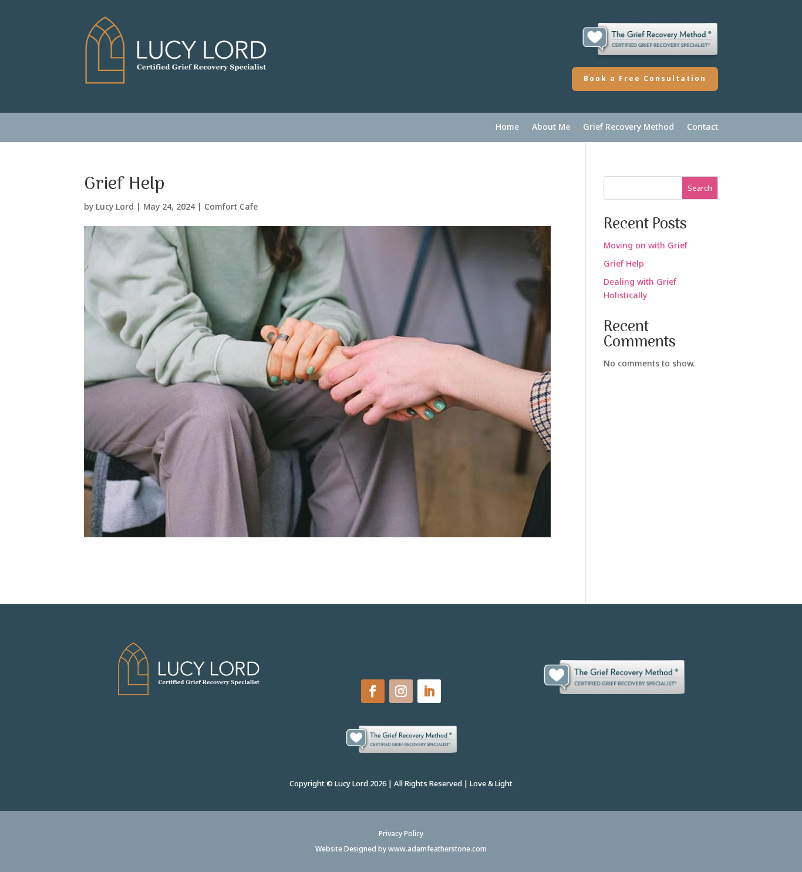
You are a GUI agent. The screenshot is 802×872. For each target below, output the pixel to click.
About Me (551, 127)
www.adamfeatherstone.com (437, 849)
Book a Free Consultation (645, 78)
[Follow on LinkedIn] (429, 691)
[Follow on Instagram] (401, 691)
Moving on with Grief (646, 245)
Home (507, 127)
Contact (702, 127)
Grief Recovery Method (628, 127)
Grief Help (624, 263)
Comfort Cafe (231, 206)
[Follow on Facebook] (373, 691)
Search (700, 188)
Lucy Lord (115, 206)
